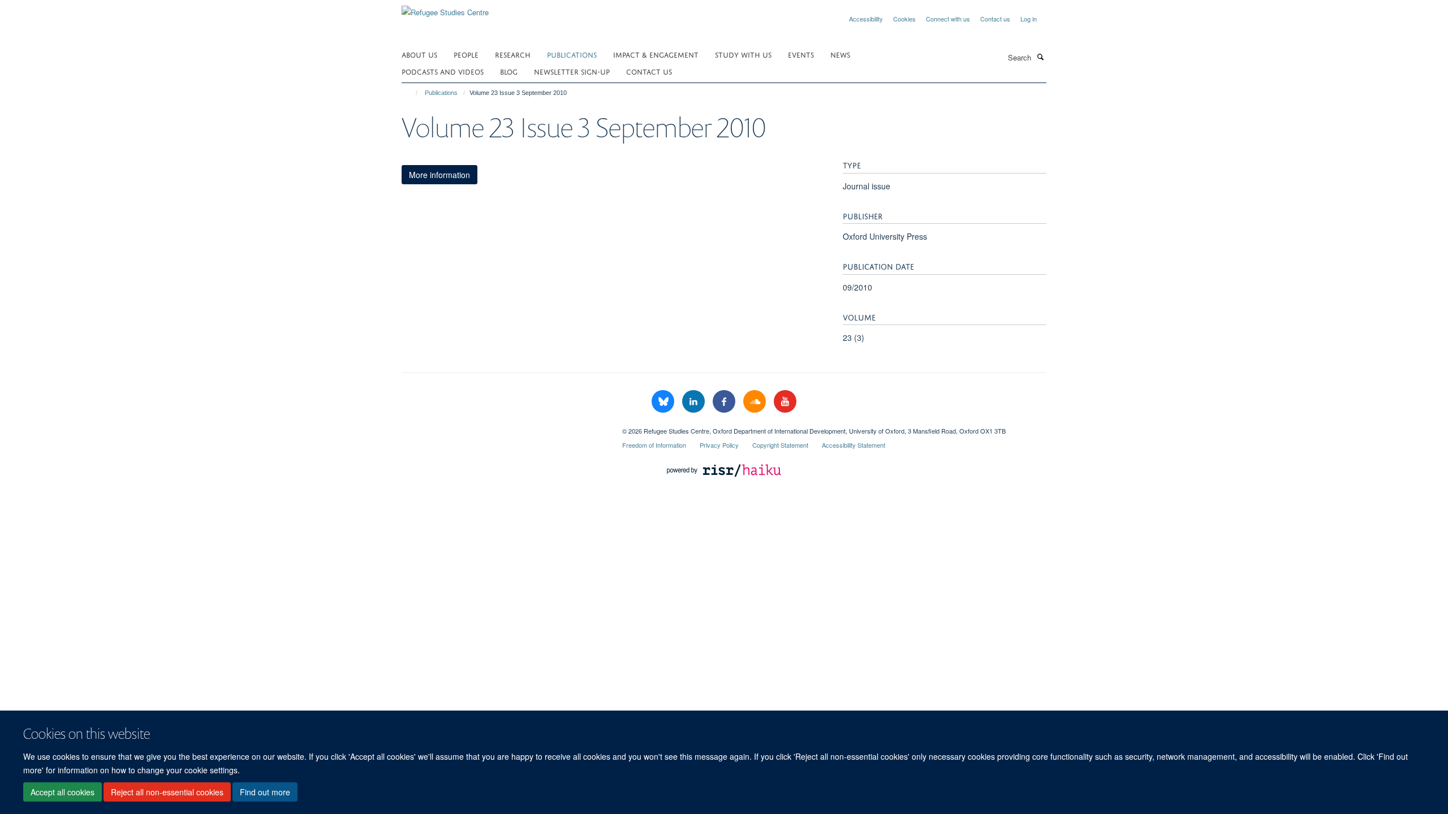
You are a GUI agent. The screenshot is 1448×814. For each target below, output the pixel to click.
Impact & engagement (656, 54)
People (466, 54)
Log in (1028, 18)
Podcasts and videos (443, 71)
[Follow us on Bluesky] (664, 401)
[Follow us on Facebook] (725, 401)
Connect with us (948, 18)
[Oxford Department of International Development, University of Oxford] (503, 427)
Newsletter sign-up (572, 71)
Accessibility (866, 18)
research (513, 54)
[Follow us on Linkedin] (694, 401)
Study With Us (743, 54)
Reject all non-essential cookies (167, 792)
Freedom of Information (654, 444)
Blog (509, 71)
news (840, 54)
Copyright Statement (780, 444)
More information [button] (439, 174)
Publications (572, 54)
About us (419, 54)
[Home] (411, 92)
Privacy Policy (719, 444)
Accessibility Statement (853, 444)
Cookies (904, 18)
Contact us (995, 18)
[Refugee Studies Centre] (445, 8)
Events (801, 54)
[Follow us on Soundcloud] (755, 401)
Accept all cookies (62, 792)
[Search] (1040, 56)
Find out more (265, 792)
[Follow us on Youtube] (785, 401)
